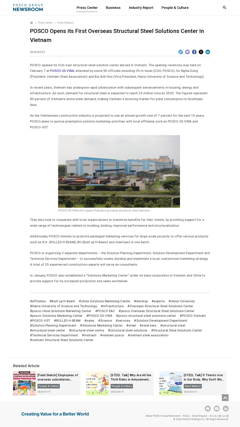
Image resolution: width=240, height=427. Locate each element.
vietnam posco (113, 335)
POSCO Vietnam (194, 316)
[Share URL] (180, 52)
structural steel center (48, 330)
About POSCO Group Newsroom (163, 416)
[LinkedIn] (208, 52)
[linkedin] (226, 409)
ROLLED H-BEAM (68, 320)
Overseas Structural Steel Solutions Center (161, 306)
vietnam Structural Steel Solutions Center (62, 340)
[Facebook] (194, 52)
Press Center (87, 7)
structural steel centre (87, 330)
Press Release (65, 22)
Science (106, 320)
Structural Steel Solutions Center (177, 330)
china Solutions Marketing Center (105, 301)
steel (132, 325)
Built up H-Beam (63, 301)
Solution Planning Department (54, 325)
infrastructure (113, 306)
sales (90, 320)
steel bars (149, 325)
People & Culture (175, 7)
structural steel (173, 325)
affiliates (39, 301)
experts (159, 301)
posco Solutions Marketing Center (57, 316)
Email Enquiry (199, 416)
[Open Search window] (224, 7)
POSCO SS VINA (100, 316)
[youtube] (217, 409)
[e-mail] (187, 52)
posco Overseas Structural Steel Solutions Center (157, 311)
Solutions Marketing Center (102, 325)
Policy (186, 416)
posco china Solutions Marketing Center (61, 311)
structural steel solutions (129, 330)
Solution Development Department (161, 320)
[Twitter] (201, 52)
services (124, 320)
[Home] (31, 23)
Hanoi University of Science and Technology (64, 306)
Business (113, 7)
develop (142, 301)
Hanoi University (183, 301)
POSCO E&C (106, 311)
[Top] (225, 397)
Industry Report (141, 7)
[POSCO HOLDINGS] (208, 409)
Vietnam (90, 335)
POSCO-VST (41, 320)
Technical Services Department (55, 335)
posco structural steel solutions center (147, 316)
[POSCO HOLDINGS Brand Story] (55, 417)
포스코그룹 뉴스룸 (219, 416)
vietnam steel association (149, 335)
